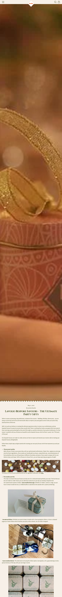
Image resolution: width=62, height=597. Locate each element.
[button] (55, 2)
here (42, 473)
